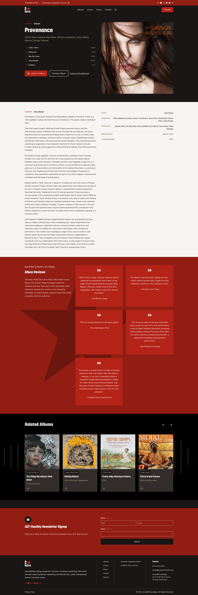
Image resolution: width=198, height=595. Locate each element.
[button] (167, 9)
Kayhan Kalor (162, 118)
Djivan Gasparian (119, 118)
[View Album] (42, 463)
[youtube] (166, 3)
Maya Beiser (168, 113)
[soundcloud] (172, 3)
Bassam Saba (120, 126)
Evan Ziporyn (143, 118)
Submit (137, 541)
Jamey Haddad (143, 126)
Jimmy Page (153, 118)
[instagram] (161, 3)
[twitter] (164, 3)
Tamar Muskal (168, 121)
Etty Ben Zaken (131, 126)
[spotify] (169, 3)
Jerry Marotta (154, 126)
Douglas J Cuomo (132, 118)
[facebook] (158, 3)
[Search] (115, 9)
